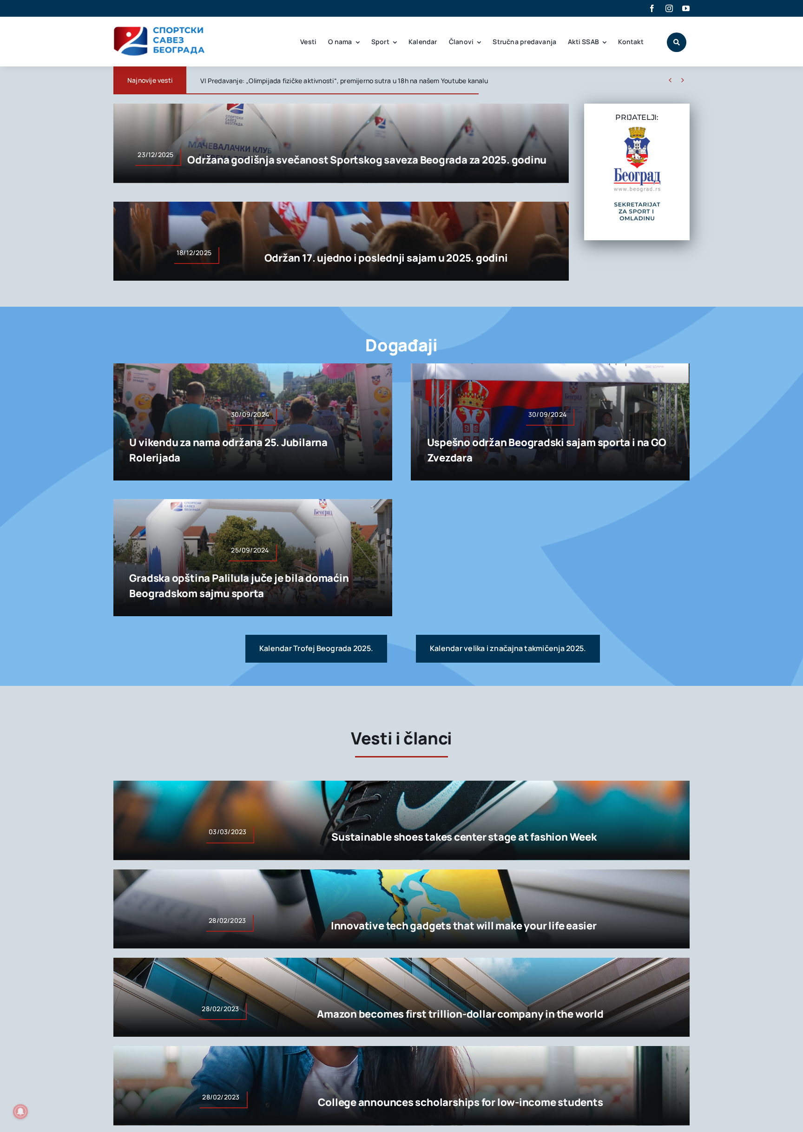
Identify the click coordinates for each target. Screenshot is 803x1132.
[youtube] (686, 8)
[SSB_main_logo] (159, 30)
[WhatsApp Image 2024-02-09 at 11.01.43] (637, 205)
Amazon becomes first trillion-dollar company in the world (460, 1014)
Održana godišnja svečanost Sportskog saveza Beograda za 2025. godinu (366, 160)
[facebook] (652, 8)
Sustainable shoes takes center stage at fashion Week (464, 837)
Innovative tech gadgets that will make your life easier (464, 926)
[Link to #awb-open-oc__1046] (676, 42)
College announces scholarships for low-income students (460, 1102)
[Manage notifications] (20, 1111)
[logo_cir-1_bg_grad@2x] (637, 130)
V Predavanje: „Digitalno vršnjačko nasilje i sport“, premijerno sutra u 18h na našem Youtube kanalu (351, 80)
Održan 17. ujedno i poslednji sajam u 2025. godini (386, 258)
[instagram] (669, 8)
